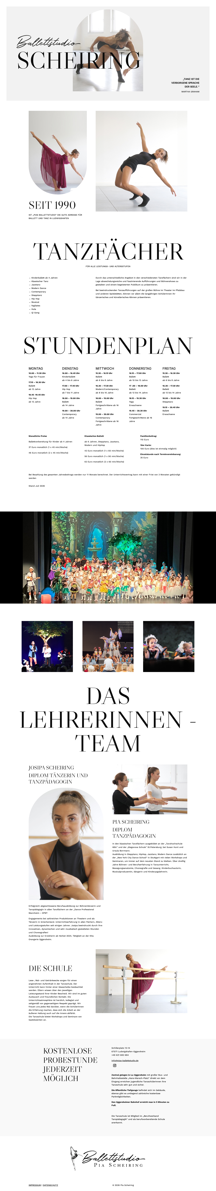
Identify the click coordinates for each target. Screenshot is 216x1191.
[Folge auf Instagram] (115, 1065)
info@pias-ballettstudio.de (125, 1060)
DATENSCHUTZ (50, 1185)
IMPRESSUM (35, 1185)
